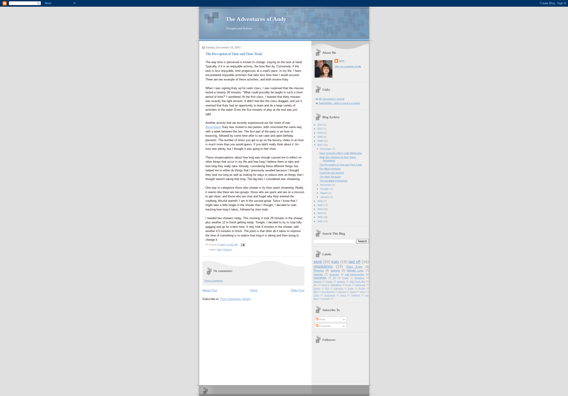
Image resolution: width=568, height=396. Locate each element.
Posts (321, 319)
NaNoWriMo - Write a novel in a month (339, 103)
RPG (316, 292)
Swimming (359, 278)
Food (324, 285)
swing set (360, 285)
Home (254, 290)
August (324, 193)
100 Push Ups (357, 281)
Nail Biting (336, 285)
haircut (343, 295)
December (326, 149)
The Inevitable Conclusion (333, 180)
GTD (327, 288)
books (329, 281)
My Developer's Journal (331, 99)
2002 (320, 217)
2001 (320, 221)
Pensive (227, 249)
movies (318, 274)
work (318, 262)
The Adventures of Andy (256, 19)
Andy (342, 60)
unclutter (326, 299)
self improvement (354, 274)
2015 (320, 124)
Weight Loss (355, 270)
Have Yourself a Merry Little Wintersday (341, 153)
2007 (320, 145)
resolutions (323, 266)
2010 (320, 133)
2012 (320, 128)
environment (329, 295)
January (325, 197)
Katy (219, 249)
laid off (354, 262)
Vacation (342, 292)
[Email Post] (242, 244)
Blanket (317, 288)
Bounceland (213, 127)
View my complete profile (348, 66)
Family (345, 278)
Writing (353, 292)
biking (363, 292)
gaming (335, 270)
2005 (320, 205)
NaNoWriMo (320, 277)
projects (341, 281)
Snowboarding (328, 292)
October (325, 189)
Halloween (338, 288)
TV (334, 277)
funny (348, 285)
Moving (362, 288)
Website (318, 281)
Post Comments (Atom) (235, 299)
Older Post (297, 290)
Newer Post (209, 290)
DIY (315, 285)
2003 (320, 213)
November (326, 185)
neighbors (355, 295)
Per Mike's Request (330, 168)
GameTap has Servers (332, 172)
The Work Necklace (330, 176)
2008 (320, 141)
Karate (351, 288)
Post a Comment (214, 280)
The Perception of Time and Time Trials (341, 164)
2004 (320, 209)
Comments (324, 326)
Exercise (334, 274)
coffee (316, 295)
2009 (320, 137)
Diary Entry (354, 266)
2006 (320, 201)
